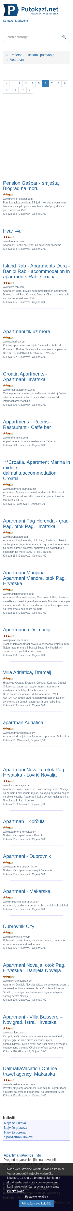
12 (22, 90)
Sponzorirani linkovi (18, 1137)
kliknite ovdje (15, 1191)
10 (6, 90)
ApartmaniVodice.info (22, 1155)
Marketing (21, 20)
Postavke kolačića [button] (36, 1196)
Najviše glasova (15, 1127)
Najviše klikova (15, 1123)
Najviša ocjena (15, 1132)
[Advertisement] (36, 137)
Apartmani (17, 59)
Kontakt (8, 20)
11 (14, 90)
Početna (14, 55)
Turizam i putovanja (40, 55)
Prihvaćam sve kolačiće (36, 1203)
